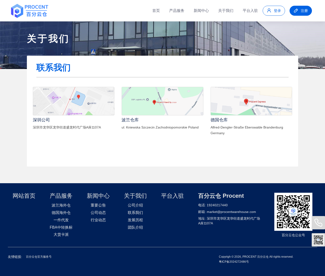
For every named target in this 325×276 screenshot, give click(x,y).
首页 (156, 11)
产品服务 (176, 11)
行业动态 (98, 220)
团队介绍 (135, 227)
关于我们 (225, 11)
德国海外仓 (61, 213)
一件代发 (61, 220)
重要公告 (98, 205)
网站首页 (24, 195)
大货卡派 (61, 234)
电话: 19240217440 (213, 205)
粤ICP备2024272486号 (234, 261)
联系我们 (135, 213)
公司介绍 (135, 205)
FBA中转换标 (61, 227)
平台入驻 (250, 11)
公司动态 (98, 213)
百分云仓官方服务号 (39, 256)
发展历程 (135, 220)
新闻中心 (201, 11)
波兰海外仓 (61, 205)
